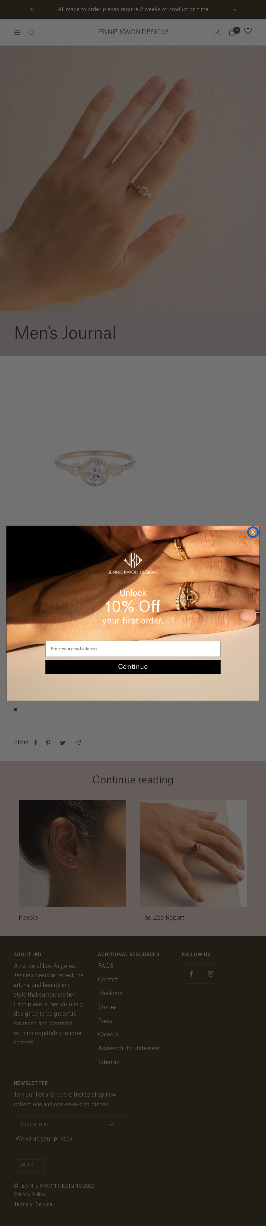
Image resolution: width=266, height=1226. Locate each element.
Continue (133, 667)
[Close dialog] (253, 532)
